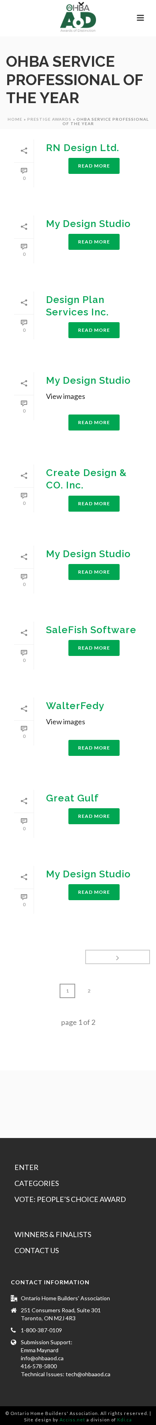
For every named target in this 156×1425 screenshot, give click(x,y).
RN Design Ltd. (82, 147)
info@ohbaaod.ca (42, 1358)
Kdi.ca (124, 1419)
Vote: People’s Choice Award (70, 1199)
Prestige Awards (49, 119)
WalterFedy (75, 706)
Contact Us (36, 1250)
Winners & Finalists (52, 1234)
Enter (26, 1167)
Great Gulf (72, 798)
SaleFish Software (91, 630)
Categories (36, 1183)
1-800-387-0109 (41, 1330)
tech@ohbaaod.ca (88, 1374)
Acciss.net (72, 1419)
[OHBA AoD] (78, 18)
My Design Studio (88, 223)
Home (15, 119)
